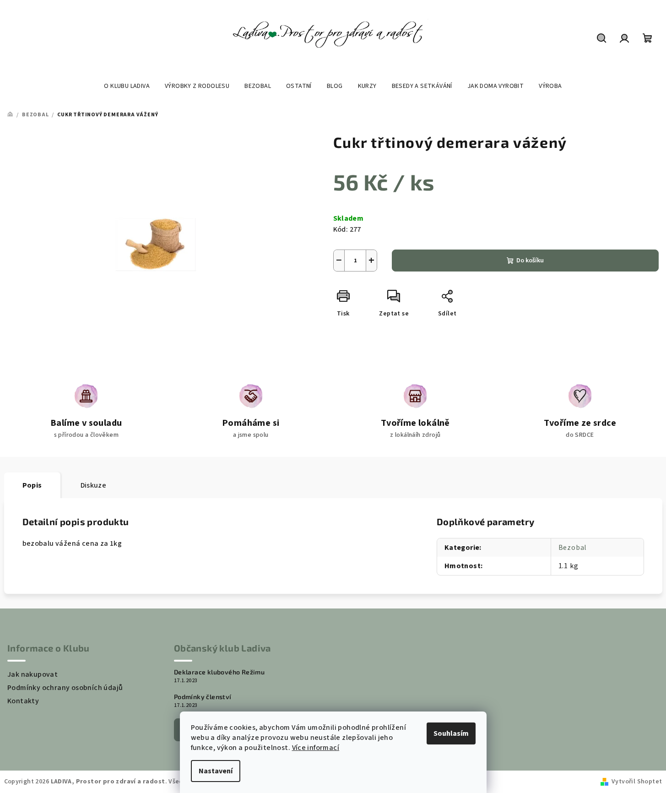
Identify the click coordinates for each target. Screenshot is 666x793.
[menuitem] (127, 86)
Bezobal (572, 548)
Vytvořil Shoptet (637, 781)
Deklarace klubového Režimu (219, 672)
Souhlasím (451, 733)
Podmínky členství (203, 697)
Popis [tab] (32, 485)
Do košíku (530, 260)
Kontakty (23, 701)
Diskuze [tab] (94, 485)
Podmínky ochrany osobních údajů (65, 688)
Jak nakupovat (32, 674)
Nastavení (216, 771)
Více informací (316, 748)
